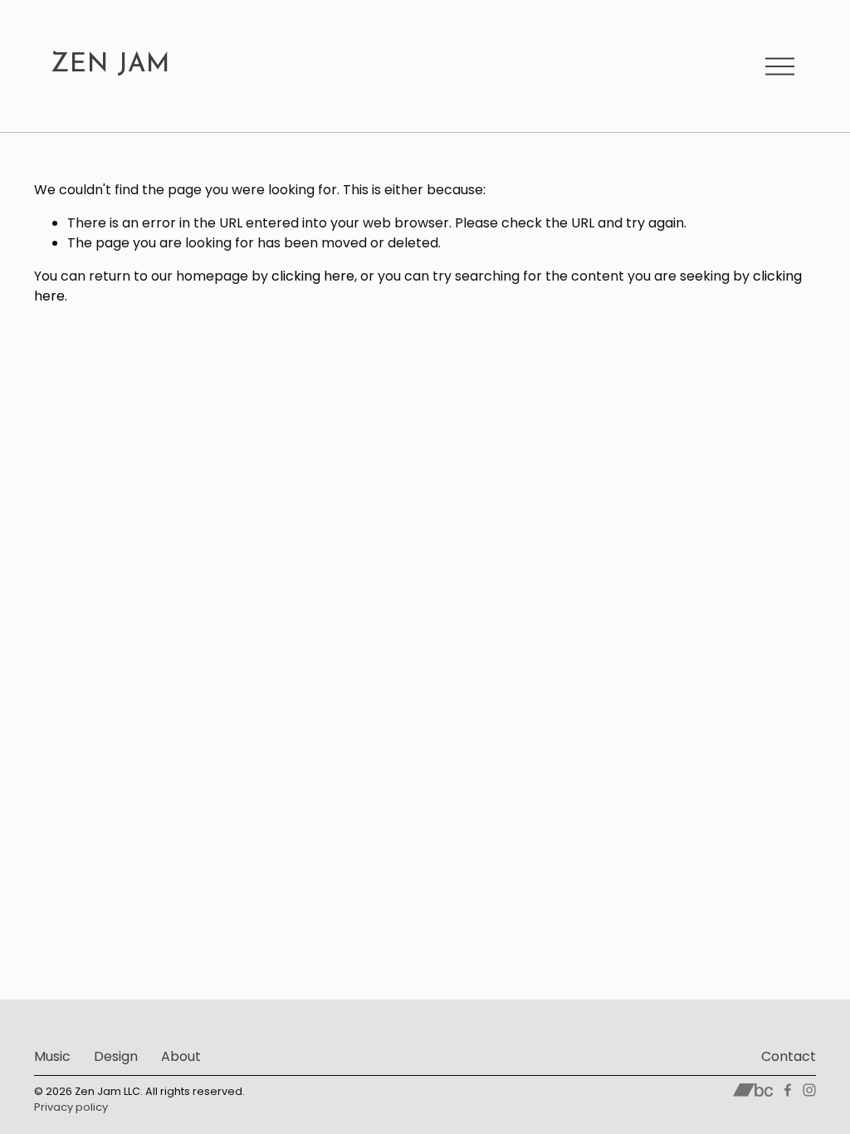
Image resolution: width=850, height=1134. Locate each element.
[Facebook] (787, 1090)
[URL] (753, 1090)
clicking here (312, 276)
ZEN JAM (110, 65)
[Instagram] (809, 1090)
